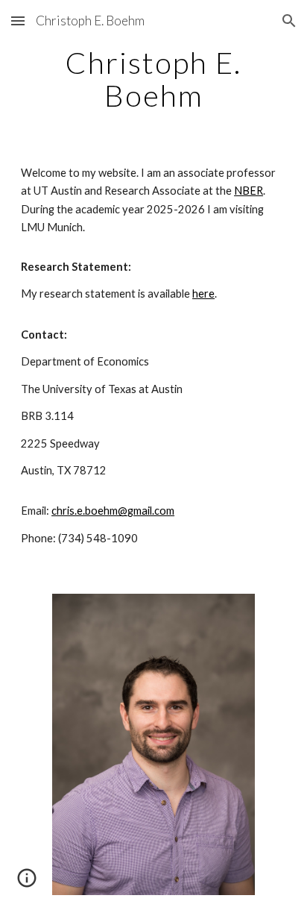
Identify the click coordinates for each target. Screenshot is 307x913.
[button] (18, 20)
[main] (153, 79)
